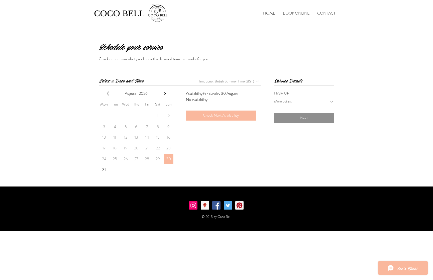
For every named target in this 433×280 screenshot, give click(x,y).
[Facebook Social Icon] (216, 205)
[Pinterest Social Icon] (239, 205)
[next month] (165, 93)
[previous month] (108, 93)
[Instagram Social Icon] (193, 205)
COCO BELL (119, 13)
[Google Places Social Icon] (205, 205)
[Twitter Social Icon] (228, 205)
